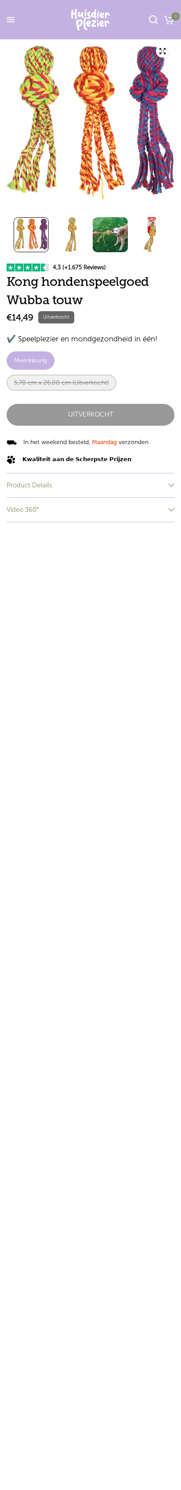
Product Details (29, 485)
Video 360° (23, 510)
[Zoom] (162, 51)
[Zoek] (153, 19)
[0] (167, 19)
